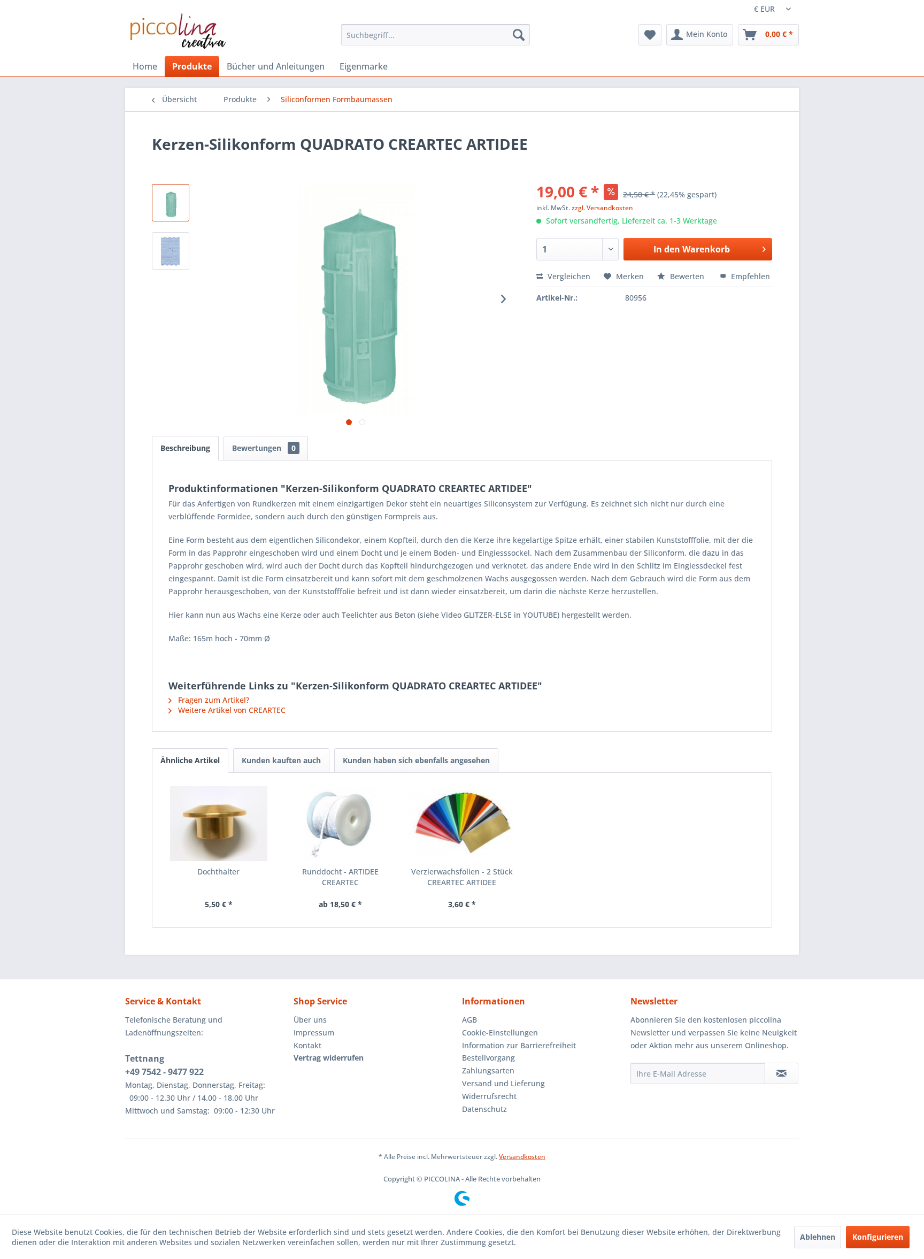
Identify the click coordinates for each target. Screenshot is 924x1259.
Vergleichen (567, 276)
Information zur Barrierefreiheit (519, 1045)
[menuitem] (435, 34)
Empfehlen (749, 276)
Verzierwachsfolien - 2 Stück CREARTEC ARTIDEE (462, 876)
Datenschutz (484, 1109)
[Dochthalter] (219, 823)
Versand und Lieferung (503, 1083)
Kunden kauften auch (281, 760)
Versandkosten (522, 1156)
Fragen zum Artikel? (212, 700)
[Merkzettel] (649, 34)
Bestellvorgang (488, 1058)
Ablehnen (817, 1237)
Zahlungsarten (488, 1070)
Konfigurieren (877, 1237)
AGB (469, 1020)
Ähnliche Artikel (190, 760)
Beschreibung (185, 448)
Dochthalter (218, 871)
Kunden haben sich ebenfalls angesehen (416, 760)
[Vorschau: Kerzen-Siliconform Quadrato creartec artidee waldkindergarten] (170, 202)
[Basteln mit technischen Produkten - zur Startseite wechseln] (178, 31)
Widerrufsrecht (489, 1096)
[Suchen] (518, 34)
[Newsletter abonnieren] (781, 1073)
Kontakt (307, 1045)
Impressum (314, 1032)
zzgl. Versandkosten (602, 207)
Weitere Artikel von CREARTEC (231, 710)
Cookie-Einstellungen (500, 1032)
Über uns (310, 1020)
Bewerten (687, 276)
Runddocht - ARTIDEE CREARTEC (340, 876)
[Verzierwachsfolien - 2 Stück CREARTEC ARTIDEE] (462, 823)
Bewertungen (264, 448)
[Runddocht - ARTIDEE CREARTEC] (341, 823)
